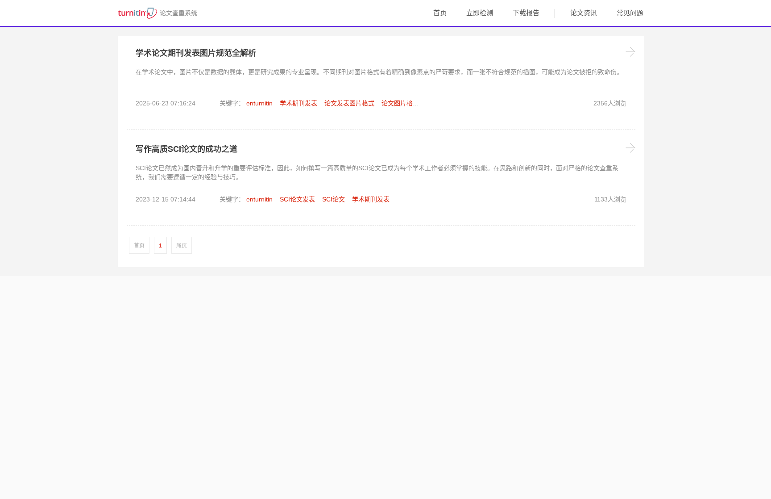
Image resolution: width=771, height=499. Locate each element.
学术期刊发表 (298, 103)
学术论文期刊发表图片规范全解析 (196, 53)
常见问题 (630, 13)
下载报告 (526, 13)
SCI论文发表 (297, 199)
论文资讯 (583, 13)
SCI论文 (333, 199)
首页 (440, 13)
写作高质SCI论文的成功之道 (186, 149)
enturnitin (259, 103)
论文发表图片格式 (349, 103)
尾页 (181, 246)
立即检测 (479, 13)
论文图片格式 (400, 103)
